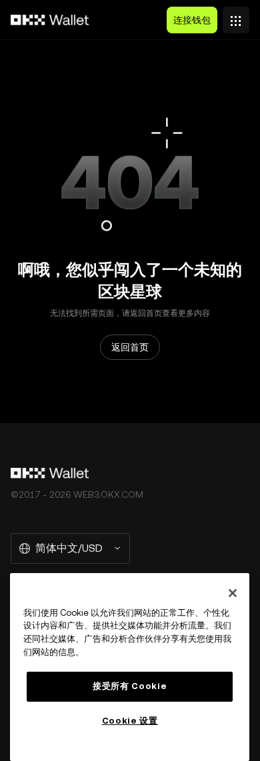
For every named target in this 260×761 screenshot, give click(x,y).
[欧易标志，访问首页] (50, 20)
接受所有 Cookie (130, 686)
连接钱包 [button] (192, 20)
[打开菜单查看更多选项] (236, 16)
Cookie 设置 (130, 721)
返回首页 (130, 347)
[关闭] (232, 593)
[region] (129, 667)
